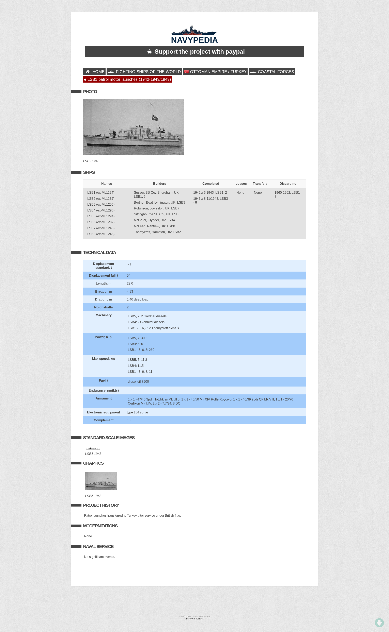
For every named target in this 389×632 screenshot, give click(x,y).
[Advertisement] (194, 601)
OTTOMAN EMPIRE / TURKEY (218, 71)
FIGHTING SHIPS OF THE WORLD (148, 71)
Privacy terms (194, 619)
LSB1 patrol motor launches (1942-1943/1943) (128, 79)
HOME (98, 71)
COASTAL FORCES (275, 71)
